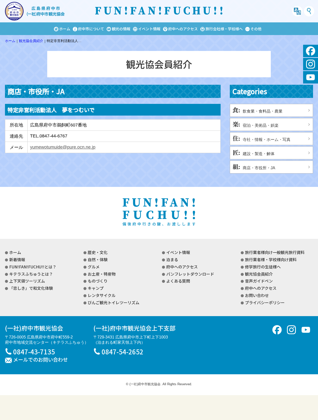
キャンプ (96, 288)
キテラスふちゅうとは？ (31, 274)
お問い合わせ (257, 295)
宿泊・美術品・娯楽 (260, 125)
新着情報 (17, 259)
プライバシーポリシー (265, 302)
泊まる (172, 259)
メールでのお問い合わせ (40, 360)
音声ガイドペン (259, 281)
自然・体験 (98, 259)
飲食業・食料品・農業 (262, 111)
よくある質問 (178, 281)
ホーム (64, 28)
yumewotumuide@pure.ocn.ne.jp (62, 147)
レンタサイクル (102, 295)
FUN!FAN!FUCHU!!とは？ (32, 267)
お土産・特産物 (102, 274)
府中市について (91, 28)
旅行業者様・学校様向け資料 (271, 259)
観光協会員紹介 (259, 274)
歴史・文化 (98, 252)
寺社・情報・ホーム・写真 (266, 139)
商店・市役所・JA (259, 168)
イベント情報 (149, 28)
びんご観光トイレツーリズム (113, 302)
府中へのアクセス (183, 28)
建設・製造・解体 (259, 154)
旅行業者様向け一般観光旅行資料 (275, 252)
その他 (256, 28)
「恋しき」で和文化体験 (31, 288)
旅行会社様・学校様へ (224, 28)
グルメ (94, 267)
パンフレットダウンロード (190, 274)
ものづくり (98, 281)
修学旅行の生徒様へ (263, 267)
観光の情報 (121, 28)
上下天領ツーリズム (27, 281)
